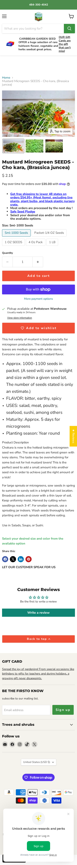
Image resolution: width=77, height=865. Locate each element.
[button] (13, 146)
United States (36, 762)
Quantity (7, 253)
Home (6, 77)
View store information (19, 317)
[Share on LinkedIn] (21, 559)
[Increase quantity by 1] (38, 262)
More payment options (38, 299)
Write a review (38, 612)
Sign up (63, 710)
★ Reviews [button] (73, 436)
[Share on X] (13, 559)
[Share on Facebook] (5, 559)
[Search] (69, 28)
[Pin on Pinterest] (28, 559)
